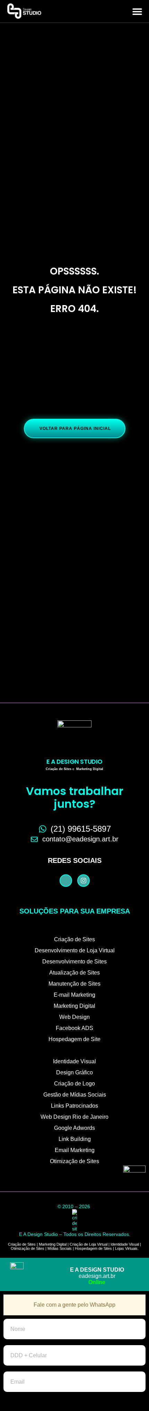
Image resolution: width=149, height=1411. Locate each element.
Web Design (74, 1017)
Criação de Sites (74, 939)
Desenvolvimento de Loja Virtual (75, 950)
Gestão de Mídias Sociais (74, 1095)
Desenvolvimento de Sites (74, 961)
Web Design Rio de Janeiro (74, 1117)
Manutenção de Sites (74, 984)
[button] (137, 11)
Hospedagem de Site (74, 1039)
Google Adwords (74, 1128)
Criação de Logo (74, 1084)
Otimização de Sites (74, 1161)
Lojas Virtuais (126, 1248)
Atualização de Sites (74, 973)
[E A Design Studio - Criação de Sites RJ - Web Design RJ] (74, 1220)
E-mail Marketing (74, 995)
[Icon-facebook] (66, 880)
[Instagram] (83, 880)
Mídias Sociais (59, 1248)
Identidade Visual (74, 1061)
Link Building (75, 1139)
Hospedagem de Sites (93, 1248)
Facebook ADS (74, 1028)
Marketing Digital (74, 1006)
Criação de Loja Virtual (88, 1244)
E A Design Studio (74, 761)
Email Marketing (75, 1150)
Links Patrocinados (74, 1106)
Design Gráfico (74, 1072)
